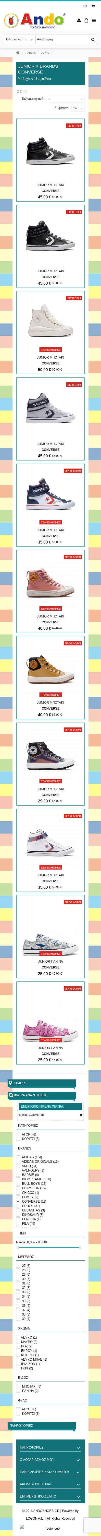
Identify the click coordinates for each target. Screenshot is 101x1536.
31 (26, 1283)
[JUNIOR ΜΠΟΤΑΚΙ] (50, 151)
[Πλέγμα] (19, 92)
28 (26, 1270)
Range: (21, 1242)
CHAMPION (34, 1188)
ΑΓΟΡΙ (29, 1134)
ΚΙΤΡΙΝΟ (30, 1355)
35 (26, 1301)
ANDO (29, 1166)
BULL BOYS (34, 1183)
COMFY (30, 1197)
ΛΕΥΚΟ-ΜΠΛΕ (34, 1359)
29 (26, 1274)
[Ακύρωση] (81, 1115)
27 (26, 1266)
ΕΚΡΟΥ (29, 1351)
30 (26, 1279)
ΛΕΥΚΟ (29, 1337)
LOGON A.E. (35, 1518)
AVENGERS (33, 1170)
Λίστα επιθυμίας (85, 7)
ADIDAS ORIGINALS (40, 1161)
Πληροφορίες (21, 1425)
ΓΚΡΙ (27, 1368)
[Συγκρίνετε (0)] (93, 7)
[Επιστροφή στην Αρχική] (17, 53)
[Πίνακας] (25, 92)
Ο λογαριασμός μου (37, 1460)
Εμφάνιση (61, 108)
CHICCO (30, 1193)
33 (26, 1292)
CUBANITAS (33, 1210)
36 (26, 1305)
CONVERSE (34, 1201)
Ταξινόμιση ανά (33, 99)
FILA (28, 1223)
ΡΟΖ (26, 1346)
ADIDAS (32, 1157)
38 (26, 1314)
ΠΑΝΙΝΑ (30, 1391)
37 (26, 1310)
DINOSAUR (32, 1215)
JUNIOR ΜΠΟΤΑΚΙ (50, 185)
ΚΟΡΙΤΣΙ (30, 1139)
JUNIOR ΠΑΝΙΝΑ (50, 961)
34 (26, 1296)
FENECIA (31, 1219)
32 (26, 1288)
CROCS (31, 1206)
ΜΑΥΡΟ (29, 1342)
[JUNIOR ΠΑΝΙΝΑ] (50, 927)
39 (26, 1319)
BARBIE (30, 1175)
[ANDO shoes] (34, 20)
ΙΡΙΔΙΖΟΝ (30, 1364)
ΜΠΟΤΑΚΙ (31, 1386)
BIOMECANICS (36, 1179)
